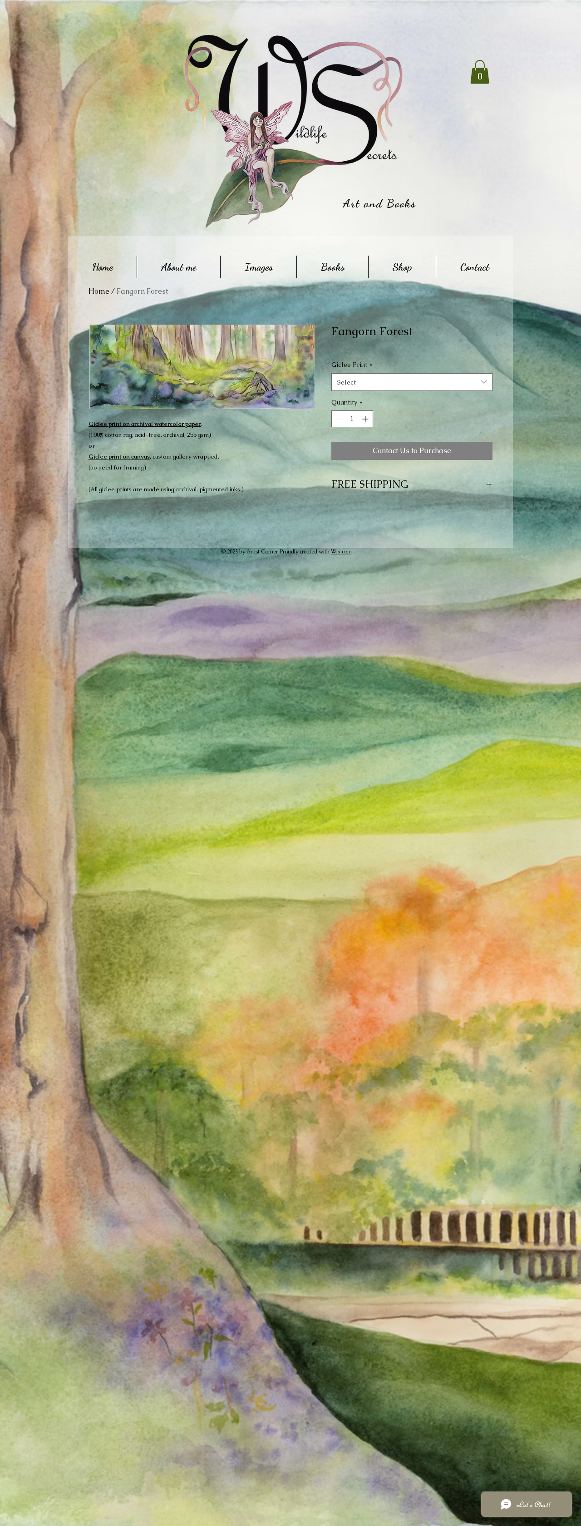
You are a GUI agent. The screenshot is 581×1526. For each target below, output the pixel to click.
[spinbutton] (352, 419)
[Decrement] (338, 419)
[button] (480, 72)
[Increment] (366, 419)
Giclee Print (352, 365)
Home (99, 291)
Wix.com (341, 551)
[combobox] (411, 382)
